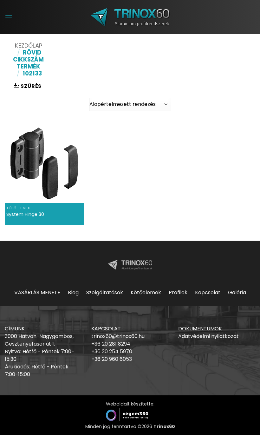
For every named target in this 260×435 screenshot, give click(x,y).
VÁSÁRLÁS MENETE (37, 292)
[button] (8, 17)
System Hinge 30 (25, 214)
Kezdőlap (28, 45)
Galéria (237, 292)
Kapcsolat (207, 292)
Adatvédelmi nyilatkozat (208, 336)
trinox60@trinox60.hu (118, 336)
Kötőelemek (146, 292)
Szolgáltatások (104, 292)
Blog (73, 292)
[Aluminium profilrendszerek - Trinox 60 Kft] (130, 17)
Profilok (178, 292)
